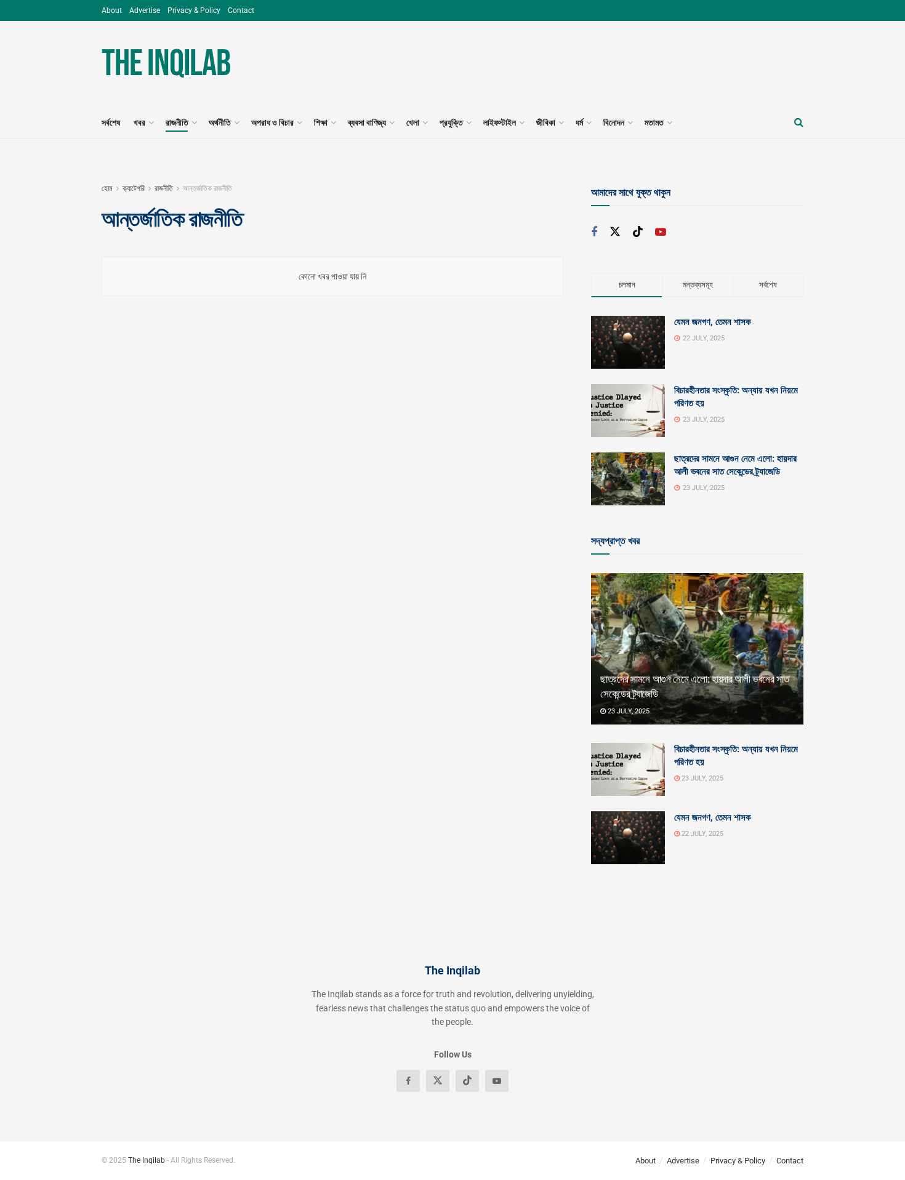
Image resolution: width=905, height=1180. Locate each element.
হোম (107, 188)
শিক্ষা (321, 122)
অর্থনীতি (220, 122)
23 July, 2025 (628, 711)
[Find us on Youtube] (660, 232)
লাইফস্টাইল (499, 122)
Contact (241, 10)
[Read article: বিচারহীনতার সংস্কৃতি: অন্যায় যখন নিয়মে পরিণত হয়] (628, 769)
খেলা (412, 122)
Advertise (144, 10)
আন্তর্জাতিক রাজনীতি (207, 188)
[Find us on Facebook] (594, 232)
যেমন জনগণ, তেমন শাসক (712, 321)
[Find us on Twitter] (615, 232)
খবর (139, 122)
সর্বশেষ (111, 122)
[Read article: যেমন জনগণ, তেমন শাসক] (628, 837)
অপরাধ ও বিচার (272, 122)
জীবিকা (545, 122)
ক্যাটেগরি (134, 188)
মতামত (654, 122)
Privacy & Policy (193, 10)
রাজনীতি (177, 122)
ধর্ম (579, 122)
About (112, 10)
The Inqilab (166, 64)
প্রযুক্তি (451, 122)
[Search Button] (798, 122)
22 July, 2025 (701, 834)
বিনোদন (613, 122)
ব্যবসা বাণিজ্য (367, 122)
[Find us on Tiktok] (638, 232)
